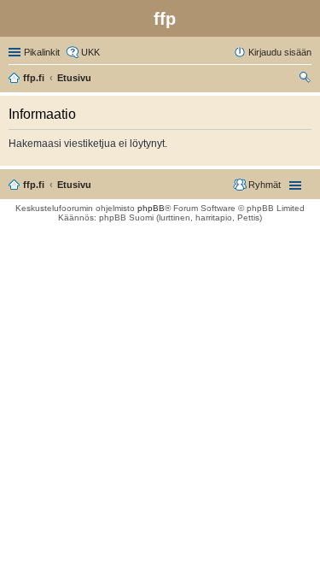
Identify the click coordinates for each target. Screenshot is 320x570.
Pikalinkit (42, 52)
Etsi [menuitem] (306, 79)
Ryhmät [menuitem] (264, 184)
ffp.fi (33, 184)
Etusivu (74, 184)
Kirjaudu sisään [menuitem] (279, 52)
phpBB (151, 208)
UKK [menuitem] (90, 52)
